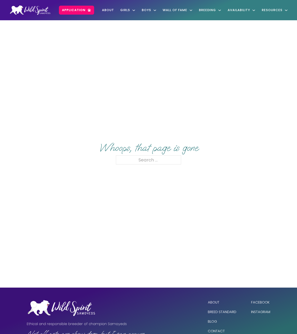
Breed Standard (222, 311)
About (108, 10)
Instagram (260, 311)
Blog (212, 321)
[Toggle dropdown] (133, 10)
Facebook (260, 302)
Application (73, 10)
